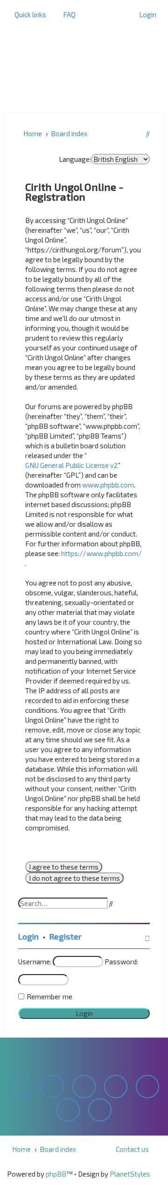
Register (65, 936)
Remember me (49, 996)
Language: (75, 159)
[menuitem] (67, 14)
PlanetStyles (130, 1174)
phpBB (56, 1174)
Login (28, 936)
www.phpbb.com (108, 485)
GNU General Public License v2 (71, 465)
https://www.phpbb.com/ (101, 553)
